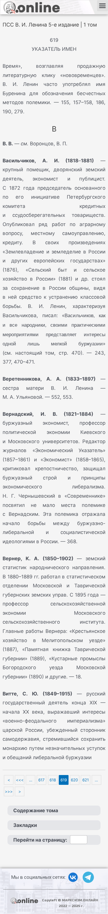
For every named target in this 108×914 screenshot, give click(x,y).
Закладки (25, 825)
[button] (102, 5)
